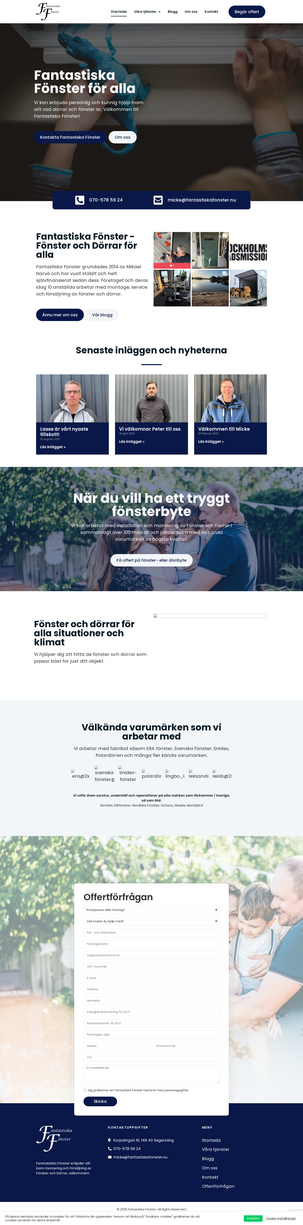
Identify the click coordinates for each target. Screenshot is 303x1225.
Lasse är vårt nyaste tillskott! (64, 432)
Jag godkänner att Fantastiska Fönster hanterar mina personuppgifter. (138, 1090)
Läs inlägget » (53, 446)
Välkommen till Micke (224, 429)
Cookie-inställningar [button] (281, 1218)
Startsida (119, 11)
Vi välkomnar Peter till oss (150, 429)
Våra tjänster (145, 11)
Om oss (191, 11)
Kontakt (211, 11)
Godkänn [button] (253, 1218)
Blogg (172, 11)
